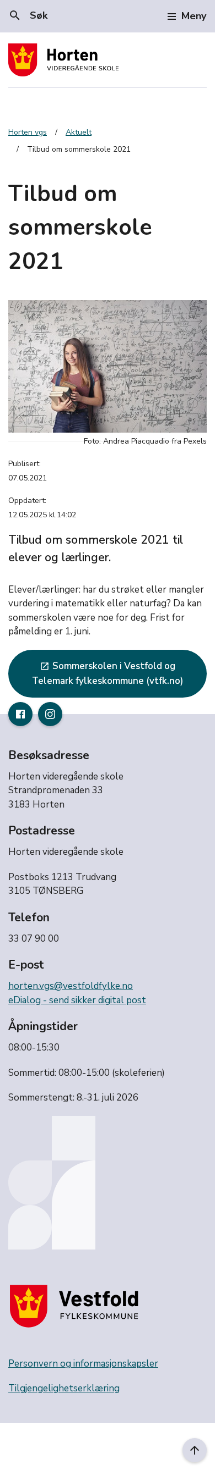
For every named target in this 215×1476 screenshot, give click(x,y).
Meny (193, 16)
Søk (27, 15)
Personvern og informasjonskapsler (83, 1363)
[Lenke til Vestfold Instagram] (50, 714)
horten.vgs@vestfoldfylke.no (70, 986)
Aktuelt (79, 132)
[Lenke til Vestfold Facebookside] (20, 714)
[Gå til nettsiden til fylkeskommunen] (76, 1305)
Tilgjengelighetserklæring (64, 1388)
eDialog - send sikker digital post (77, 1000)
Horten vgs (27, 132)
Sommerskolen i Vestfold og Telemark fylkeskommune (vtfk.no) (107, 673)
